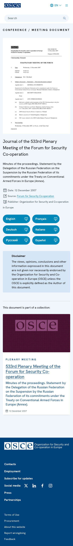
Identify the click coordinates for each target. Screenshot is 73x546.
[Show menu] (66, 5)
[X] (26, 485)
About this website (14, 527)
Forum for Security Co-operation (35, 196)
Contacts (10, 464)
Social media (12, 485)
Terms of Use (11, 514)
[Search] (64, 18)
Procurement (11, 520)
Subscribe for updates (18, 478)
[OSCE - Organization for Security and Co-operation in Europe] (12, 5)
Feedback (9, 539)
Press (8, 493)
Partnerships (12, 500)
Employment (12, 471)
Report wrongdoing (15, 533)
